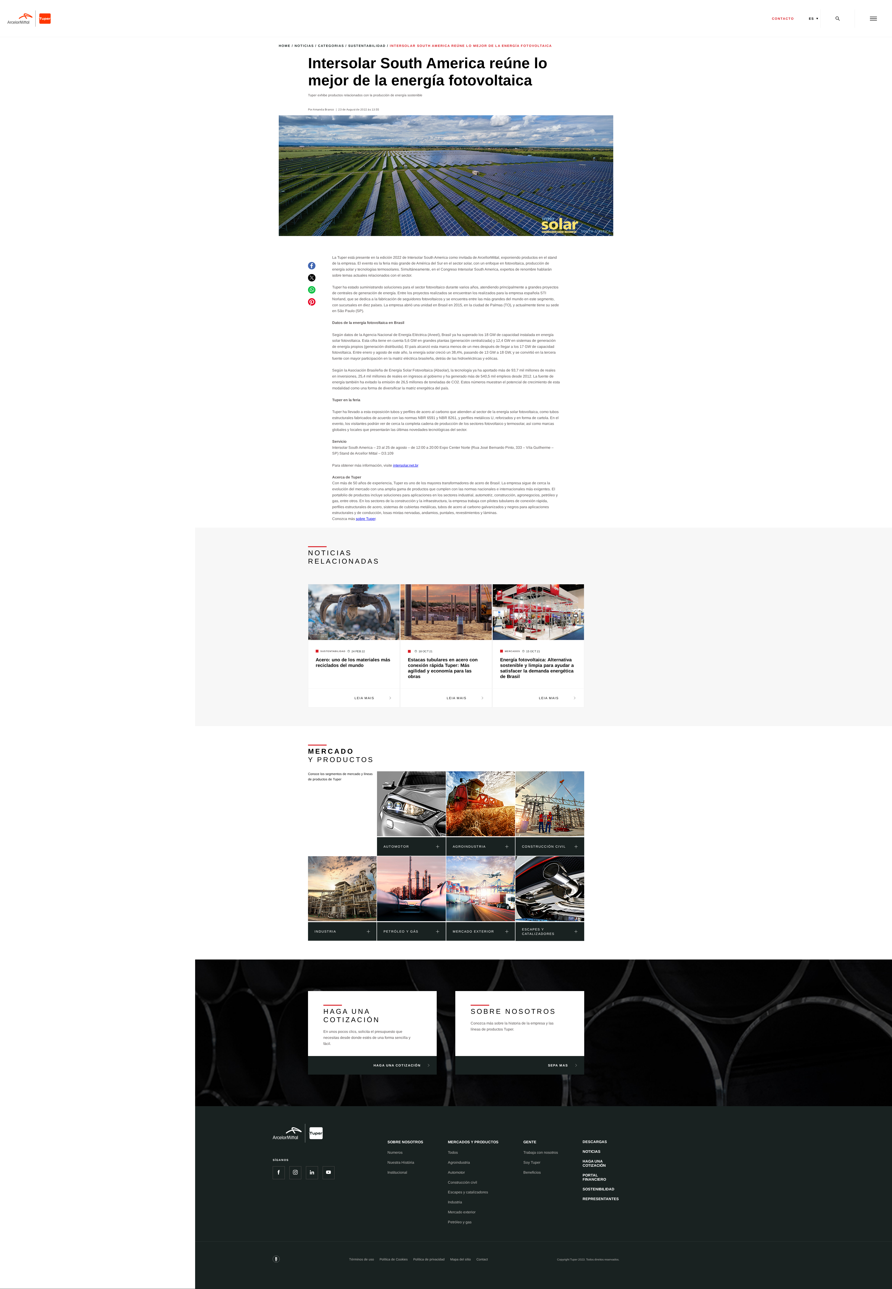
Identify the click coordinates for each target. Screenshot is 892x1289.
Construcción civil (462, 1182)
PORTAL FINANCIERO (594, 1177)
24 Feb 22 (358, 651)
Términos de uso (361, 1259)
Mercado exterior (462, 1212)
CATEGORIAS (331, 46)
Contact (482, 1259)
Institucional (397, 1172)
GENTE (529, 1142)
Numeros (395, 1152)
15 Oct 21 (533, 651)
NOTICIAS (591, 1151)
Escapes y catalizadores (468, 1192)
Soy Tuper (531, 1162)
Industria (455, 1202)
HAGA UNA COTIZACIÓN (594, 1163)
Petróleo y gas (460, 1222)
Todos (453, 1152)
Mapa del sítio (460, 1259)
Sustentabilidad (367, 46)
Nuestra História (400, 1162)
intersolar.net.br (405, 465)
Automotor (456, 1172)
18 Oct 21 (426, 651)
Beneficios (532, 1172)
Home (284, 46)
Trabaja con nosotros (540, 1152)
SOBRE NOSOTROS (405, 1142)
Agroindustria (459, 1162)
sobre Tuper (365, 519)
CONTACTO (783, 18)
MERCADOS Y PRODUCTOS (473, 1142)
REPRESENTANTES (601, 1199)
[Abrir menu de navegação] (873, 18)
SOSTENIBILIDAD (598, 1189)
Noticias (304, 46)
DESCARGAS (595, 1142)
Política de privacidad (429, 1259)
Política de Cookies (394, 1259)
